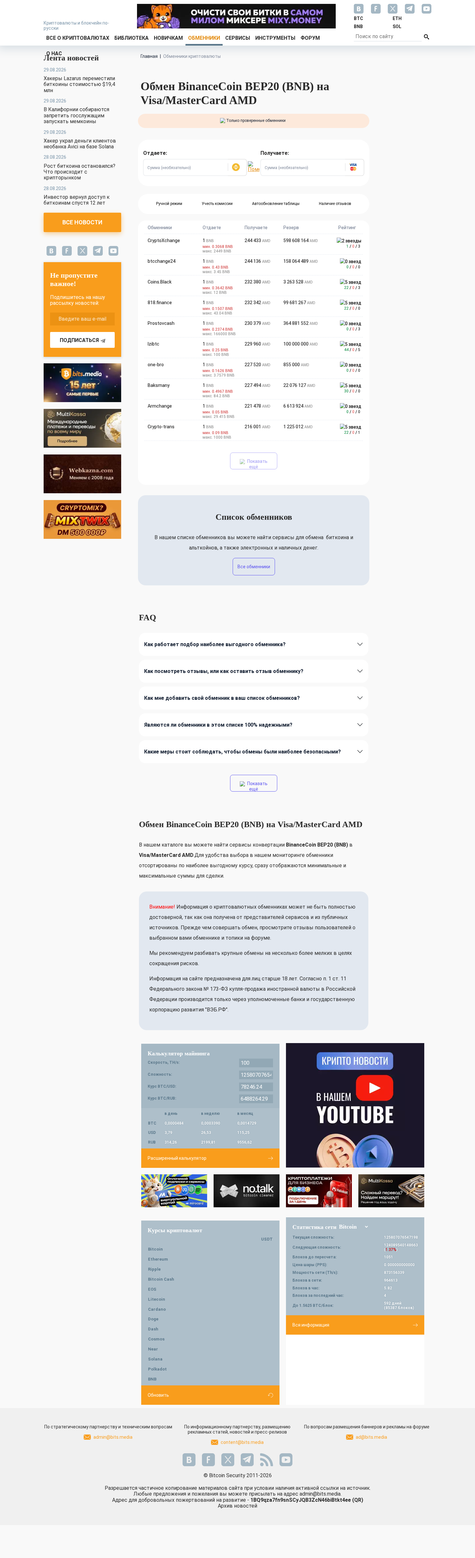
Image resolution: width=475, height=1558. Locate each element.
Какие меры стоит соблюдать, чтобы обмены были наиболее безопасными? (242, 752)
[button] (237, 167)
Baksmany (159, 385)
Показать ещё (257, 464)
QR (357, 1500)
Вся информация (310, 1325)
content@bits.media (242, 1442)
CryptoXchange (164, 240)
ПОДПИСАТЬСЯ (79, 340)
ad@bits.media (371, 1437)
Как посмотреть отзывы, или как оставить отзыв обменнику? (223, 671)
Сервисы (237, 38)
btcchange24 (161, 261)
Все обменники (254, 566)
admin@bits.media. (321, 1494)
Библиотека (131, 38)
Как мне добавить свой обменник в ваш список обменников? (222, 698)
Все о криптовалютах (77, 38)
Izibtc (153, 344)
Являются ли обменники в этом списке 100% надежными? (218, 725)
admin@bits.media (112, 1437)
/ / (353, 246)
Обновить (158, 1395)
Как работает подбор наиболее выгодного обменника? (215, 644)
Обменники (204, 38)
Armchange (160, 406)
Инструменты (275, 38)
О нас (54, 53)
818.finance (160, 302)
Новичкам (168, 38)
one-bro (156, 364)
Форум (310, 38)
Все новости (82, 222)
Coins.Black (160, 281)
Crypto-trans (161, 426)
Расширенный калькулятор (177, 1158)
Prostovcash (161, 323)
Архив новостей (237, 1506)
